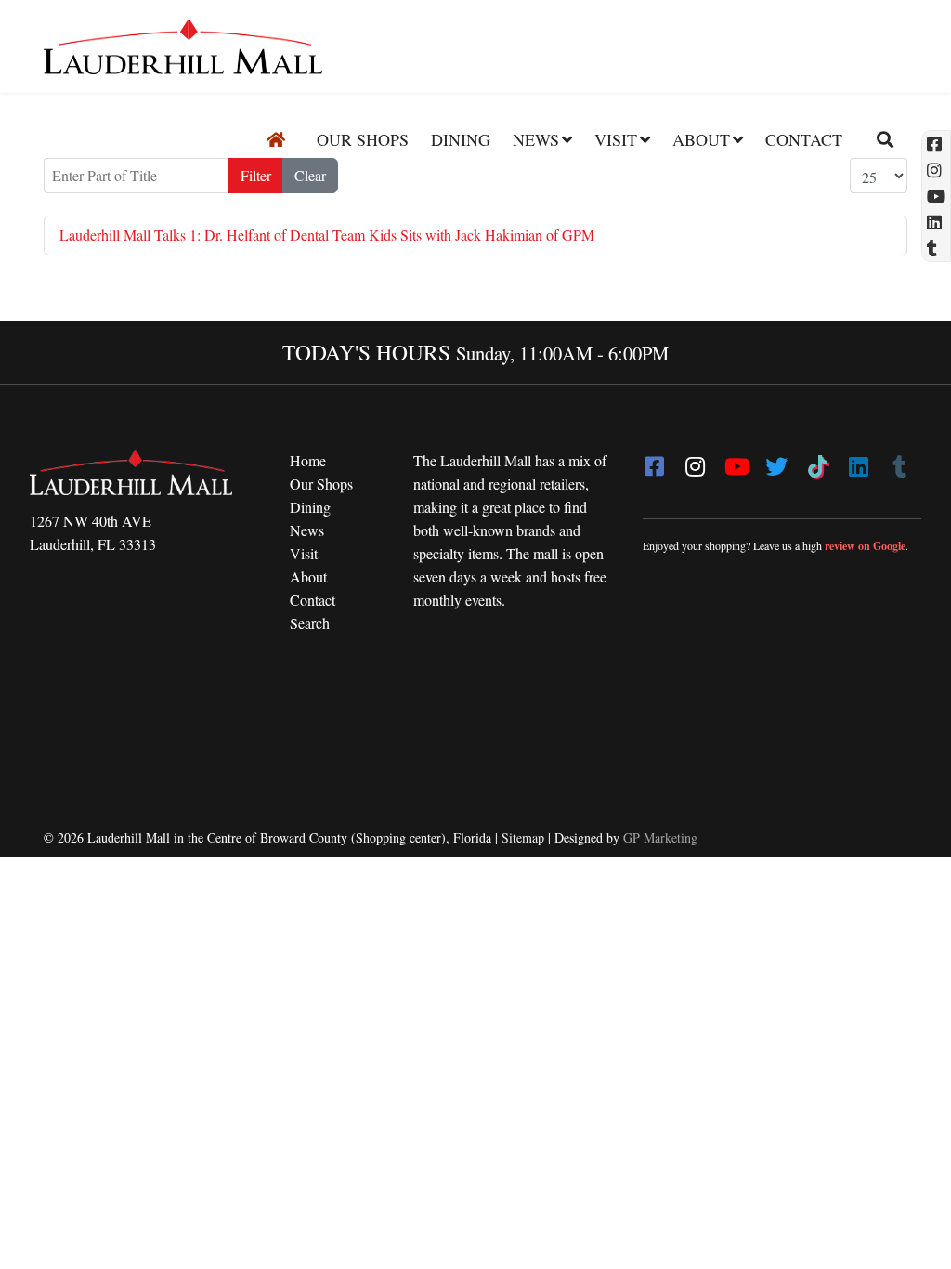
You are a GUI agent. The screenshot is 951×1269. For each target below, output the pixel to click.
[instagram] (695, 461)
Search (310, 623)
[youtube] (735, 461)
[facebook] (654, 461)
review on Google (865, 546)
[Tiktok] (817, 461)
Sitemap (523, 837)
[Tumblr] (899, 461)
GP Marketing (660, 837)
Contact (803, 139)
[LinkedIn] (858, 461)
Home (308, 460)
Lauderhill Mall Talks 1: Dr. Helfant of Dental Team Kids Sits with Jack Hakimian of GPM (326, 234)
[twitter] (776, 461)
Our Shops (363, 139)
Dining (460, 139)
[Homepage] (276, 139)
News (536, 139)
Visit (615, 139)
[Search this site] (878, 139)
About (701, 139)
